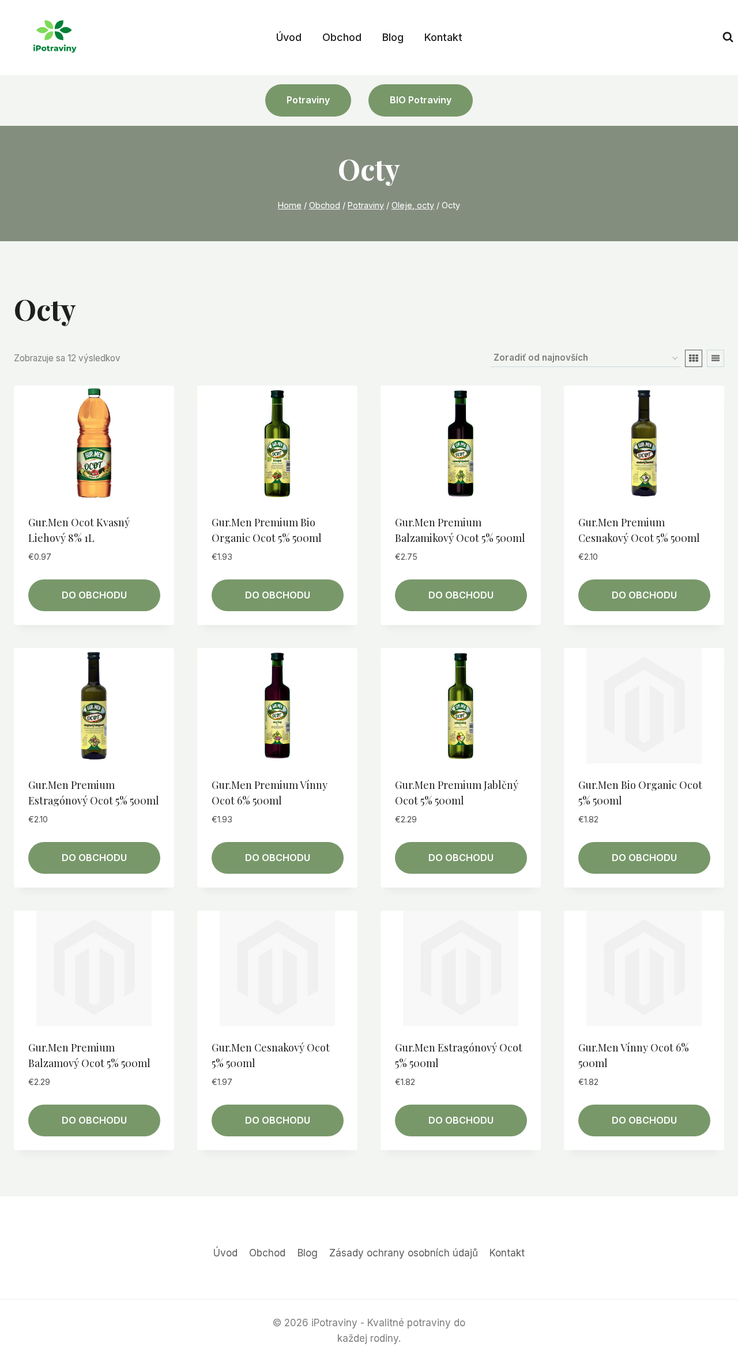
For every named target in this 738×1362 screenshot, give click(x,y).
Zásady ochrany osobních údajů (403, 1253)
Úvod (289, 37)
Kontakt (443, 37)
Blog (393, 37)
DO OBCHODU (94, 595)
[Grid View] (693, 358)
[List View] (715, 358)
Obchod (342, 37)
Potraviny (308, 100)
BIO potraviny (420, 100)
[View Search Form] (728, 37)
